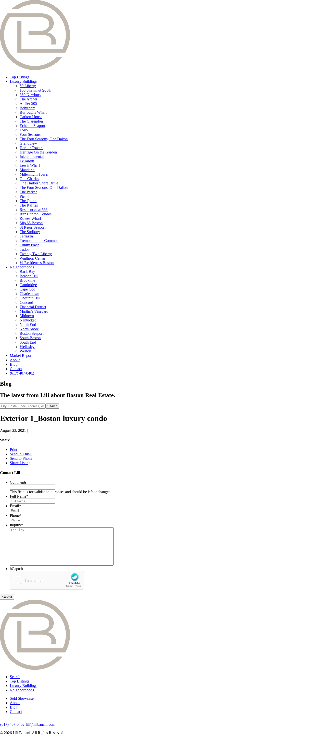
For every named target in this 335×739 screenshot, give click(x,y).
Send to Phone (21, 458)
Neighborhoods (22, 267)
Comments (18, 482)
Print (13, 449)
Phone (16, 515)
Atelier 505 (28, 103)
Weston (25, 351)
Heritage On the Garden (38, 152)
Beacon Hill (29, 276)
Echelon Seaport (32, 126)
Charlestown (29, 294)
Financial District (33, 307)
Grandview (28, 143)
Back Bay (27, 271)
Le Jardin (27, 161)
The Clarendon (31, 121)
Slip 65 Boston (31, 223)
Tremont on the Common (39, 240)
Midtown (27, 316)
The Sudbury (30, 232)
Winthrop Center (32, 258)
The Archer (28, 99)
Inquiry (16, 525)
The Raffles (29, 205)
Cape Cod (27, 289)
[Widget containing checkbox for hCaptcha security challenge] (47, 580)
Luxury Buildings (23, 81)
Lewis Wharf (30, 165)
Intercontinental (32, 156)
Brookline (27, 280)
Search (15, 677)
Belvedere (27, 108)
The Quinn (28, 201)
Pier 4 (24, 196)
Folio (24, 130)
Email (15, 506)
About (15, 360)
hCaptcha (17, 569)
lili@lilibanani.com (40, 724)
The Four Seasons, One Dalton (44, 139)
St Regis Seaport (32, 227)
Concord (26, 302)
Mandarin (27, 170)
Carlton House (31, 117)
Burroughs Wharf (33, 112)
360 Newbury (30, 95)
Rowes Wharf (30, 218)
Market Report (21, 355)
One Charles (29, 179)
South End (28, 342)
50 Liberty (28, 86)
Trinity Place (29, 245)
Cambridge (28, 285)
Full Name (19, 496)
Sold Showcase (22, 698)
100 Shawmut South (35, 90)
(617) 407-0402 (22, 373)
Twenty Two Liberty (36, 254)
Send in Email (21, 454)
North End (28, 324)
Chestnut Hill (30, 298)
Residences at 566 (34, 210)
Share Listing (20, 463)
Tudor (24, 249)
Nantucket (28, 320)
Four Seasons (30, 134)
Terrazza (26, 236)
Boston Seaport (31, 333)
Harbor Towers (31, 148)
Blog (13, 364)
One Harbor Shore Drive (39, 183)
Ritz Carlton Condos (36, 214)
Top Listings (19, 77)
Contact (16, 369)
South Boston (30, 338)
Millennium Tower (34, 174)
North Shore (29, 329)
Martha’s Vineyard (34, 311)
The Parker (28, 192)
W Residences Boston (37, 263)
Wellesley (27, 347)
